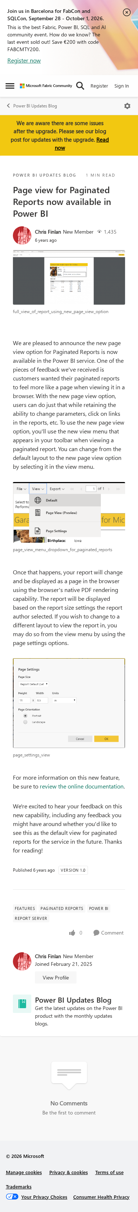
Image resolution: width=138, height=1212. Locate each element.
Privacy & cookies (68, 1172)
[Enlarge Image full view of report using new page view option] (69, 277)
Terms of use (109, 1172)
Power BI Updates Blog (35, 106)
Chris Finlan (48, 231)
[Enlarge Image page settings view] (69, 703)
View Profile (56, 977)
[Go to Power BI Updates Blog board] (22, 1004)
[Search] (80, 85)
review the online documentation (82, 786)
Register (99, 85)
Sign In (121, 85)
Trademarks (19, 1186)
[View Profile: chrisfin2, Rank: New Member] (22, 235)
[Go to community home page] (46, 86)
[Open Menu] (127, 106)
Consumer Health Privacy (101, 1197)
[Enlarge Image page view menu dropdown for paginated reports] (69, 512)
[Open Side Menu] (10, 85)
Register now (24, 60)
